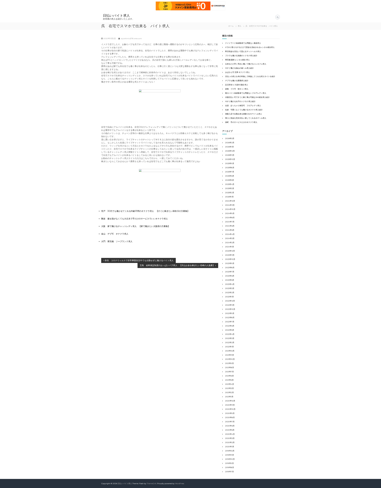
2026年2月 (229, 142)
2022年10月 (230, 309)
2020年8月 (230, 417)
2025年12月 (230, 151)
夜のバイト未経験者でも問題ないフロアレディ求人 (245, 93)
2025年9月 (229, 163)
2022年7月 (229, 322)
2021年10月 (230, 359)
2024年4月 (230, 234)
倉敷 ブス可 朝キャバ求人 (236, 89)
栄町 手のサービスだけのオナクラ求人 (241, 122)
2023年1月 (229, 297)
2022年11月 (229, 305)
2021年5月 (229, 380)
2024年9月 (229, 213)
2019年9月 (229, 463)
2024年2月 (229, 242)
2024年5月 (229, 230)
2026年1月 (229, 147)
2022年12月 (230, 301)
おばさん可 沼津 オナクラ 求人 (237, 72)
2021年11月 (229, 355)
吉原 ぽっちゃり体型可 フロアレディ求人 (243, 105)
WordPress (179, 483)
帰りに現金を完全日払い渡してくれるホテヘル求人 (245, 118)
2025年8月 (229, 167)
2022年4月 (229, 334)
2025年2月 (229, 192)
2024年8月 (230, 217)
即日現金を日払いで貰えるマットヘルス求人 (243, 51)
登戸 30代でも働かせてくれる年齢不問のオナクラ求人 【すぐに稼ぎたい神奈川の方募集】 (145, 211)
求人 (239, 26)
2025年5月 (229, 180)
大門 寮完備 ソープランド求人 (116, 241)
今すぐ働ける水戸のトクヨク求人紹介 (240, 101)
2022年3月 (229, 338)
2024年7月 (229, 222)
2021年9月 (229, 363)
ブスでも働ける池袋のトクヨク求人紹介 (241, 55)
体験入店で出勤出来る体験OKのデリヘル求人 (243, 114)
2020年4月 (230, 434)
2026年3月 (229, 138)
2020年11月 (230, 405)
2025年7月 (229, 172)
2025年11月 (229, 155)
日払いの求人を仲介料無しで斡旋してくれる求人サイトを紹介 (250, 76)
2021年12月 (229, 351)
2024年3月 (229, 238)
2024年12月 (230, 201)
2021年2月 (229, 392)
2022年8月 (229, 317)
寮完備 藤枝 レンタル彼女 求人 (237, 60)
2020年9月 (230, 413)
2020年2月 (230, 442)
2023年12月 (230, 251)
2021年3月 (229, 388)
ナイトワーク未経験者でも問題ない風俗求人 (243, 43)
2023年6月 (229, 276)
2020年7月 (230, 421)
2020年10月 (230, 409)
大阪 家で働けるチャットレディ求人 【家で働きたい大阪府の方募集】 (135, 226)
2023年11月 (229, 255)
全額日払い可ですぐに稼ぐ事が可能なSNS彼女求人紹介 (247, 97)
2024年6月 (229, 226)
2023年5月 (229, 280)
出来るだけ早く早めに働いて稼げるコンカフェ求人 (245, 64)
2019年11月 (229, 455)
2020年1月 (229, 446)
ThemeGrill (151, 483)
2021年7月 (229, 371)
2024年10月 (230, 209)
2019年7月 (229, 471)
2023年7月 (229, 272)
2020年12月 (230, 401)
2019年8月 (229, 467)
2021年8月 (229, 367)
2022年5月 (229, 330)
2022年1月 (229, 347)
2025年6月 (229, 176)
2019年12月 (229, 451)
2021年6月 (229, 376)
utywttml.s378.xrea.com (131, 38)
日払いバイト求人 (116, 16)
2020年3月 (230, 438)
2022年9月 (229, 313)
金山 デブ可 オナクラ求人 (114, 233)
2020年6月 (230, 426)
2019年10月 (230, 459)
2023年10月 (230, 259)
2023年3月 (229, 288)
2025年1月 (229, 197)
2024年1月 (229, 247)
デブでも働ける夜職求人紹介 (236, 80)
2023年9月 (229, 263)
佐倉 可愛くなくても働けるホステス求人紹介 (244, 110)
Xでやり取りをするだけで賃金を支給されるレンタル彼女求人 (250, 47)
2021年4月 (229, 384)
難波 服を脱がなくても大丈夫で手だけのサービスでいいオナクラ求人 (134, 218)
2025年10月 (230, 159)
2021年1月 (229, 396)
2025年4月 (229, 184)
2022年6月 (229, 326)
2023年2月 (229, 292)
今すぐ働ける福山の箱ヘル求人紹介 (239, 68)
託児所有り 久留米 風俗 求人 (236, 85)
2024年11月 (230, 205)
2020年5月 (229, 430)
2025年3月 (229, 188)
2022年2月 (229, 342)
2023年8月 (229, 267)
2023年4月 (229, 284)
